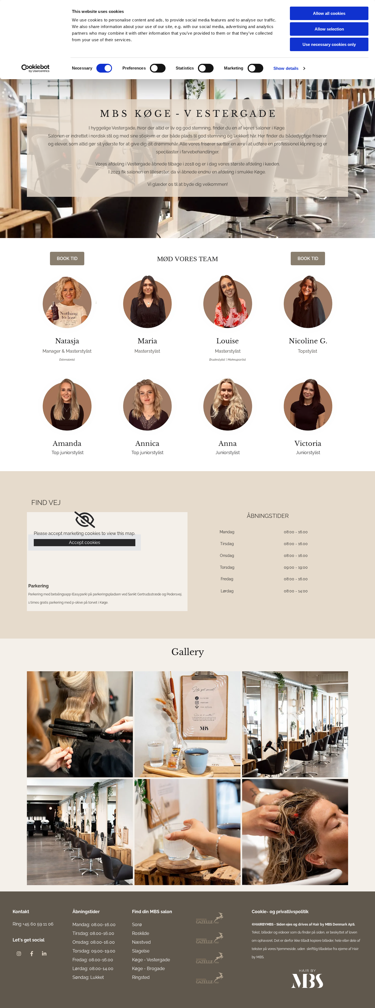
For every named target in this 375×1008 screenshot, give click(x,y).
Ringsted (141, 977)
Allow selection (329, 29)
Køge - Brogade (148, 968)
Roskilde (140, 933)
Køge (137, 959)
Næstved (141, 942)
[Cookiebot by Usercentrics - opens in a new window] (36, 68)
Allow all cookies (329, 13)
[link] (84, 520)
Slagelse (140, 951)
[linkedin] (44, 954)
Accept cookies (84, 542)
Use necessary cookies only (329, 44)
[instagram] (19, 954)
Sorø (137, 924)
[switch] (158, 68)
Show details (285, 68)
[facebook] (32, 954)
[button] (67, 258)
